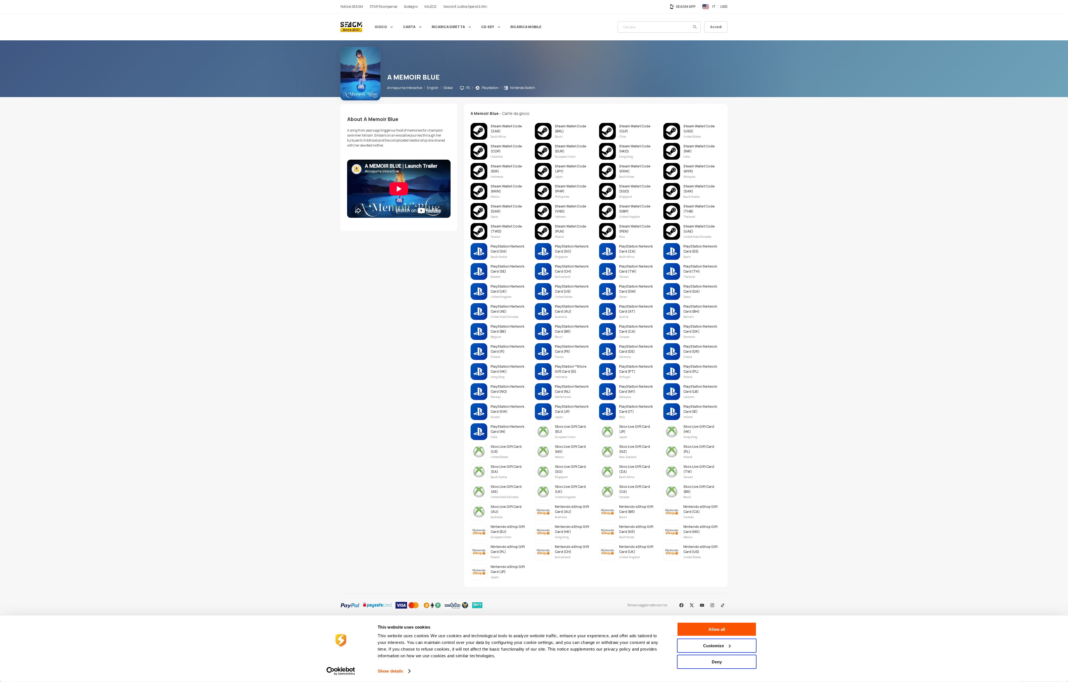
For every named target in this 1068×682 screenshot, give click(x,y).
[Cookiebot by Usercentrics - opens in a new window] (341, 671)
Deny (717, 661)
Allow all (716, 629)
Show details (390, 671)
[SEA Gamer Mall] (351, 27)
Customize (713, 645)
